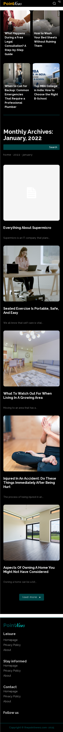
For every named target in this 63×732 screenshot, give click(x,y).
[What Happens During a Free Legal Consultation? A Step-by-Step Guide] (16, 23)
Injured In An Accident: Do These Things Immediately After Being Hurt (29, 482)
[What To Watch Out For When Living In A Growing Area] (31, 358)
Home (7, 154)
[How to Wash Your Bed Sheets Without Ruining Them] (46, 23)
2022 (16, 154)
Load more (30, 597)
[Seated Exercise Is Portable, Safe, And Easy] (31, 273)
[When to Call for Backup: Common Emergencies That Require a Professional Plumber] (16, 76)
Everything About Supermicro (27, 228)
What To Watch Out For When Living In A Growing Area (27, 395)
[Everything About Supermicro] (31, 193)
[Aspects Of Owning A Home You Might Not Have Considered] (31, 533)
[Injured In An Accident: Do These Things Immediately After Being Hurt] (31, 443)
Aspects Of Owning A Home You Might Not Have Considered (29, 570)
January (28, 154)
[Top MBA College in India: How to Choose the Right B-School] (46, 76)
